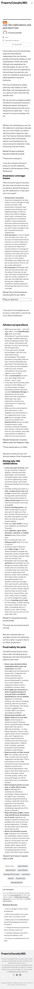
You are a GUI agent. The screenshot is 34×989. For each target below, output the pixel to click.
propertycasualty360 (16, 32)
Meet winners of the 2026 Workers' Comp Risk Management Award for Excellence (16, 922)
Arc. (11, 983)
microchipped (10, 352)
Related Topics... (10, 866)
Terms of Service (28, 983)
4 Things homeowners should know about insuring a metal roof (16, 929)
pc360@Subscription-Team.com (17, 971)
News (4, 22)
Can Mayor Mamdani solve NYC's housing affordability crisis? (16, 934)
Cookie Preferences (21, 984)
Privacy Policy (11, 984)
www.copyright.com (15, 895)
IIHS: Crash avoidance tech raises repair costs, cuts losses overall (16, 915)
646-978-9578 (9, 967)
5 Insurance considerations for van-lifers (16, 939)
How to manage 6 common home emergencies (16, 910)
